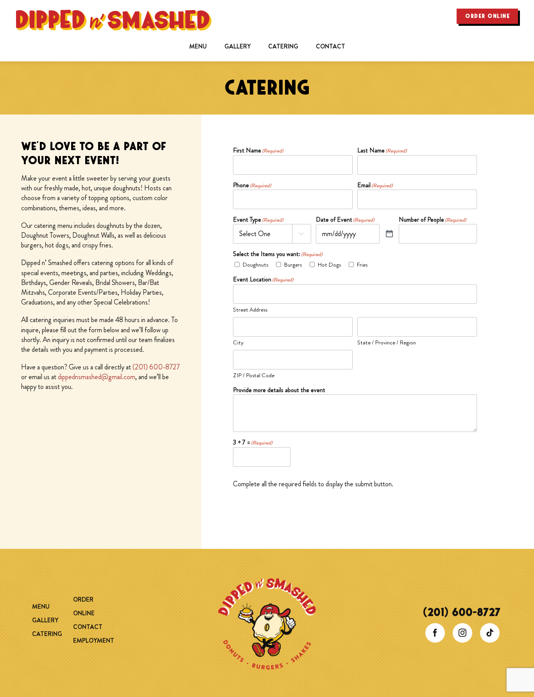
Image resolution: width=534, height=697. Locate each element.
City (238, 342)
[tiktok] (490, 633)
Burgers (293, 265)
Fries (362, 265)
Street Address (250, 309)
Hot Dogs (329, 265)
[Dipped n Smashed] (267, 582)
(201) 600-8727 (156, 367)
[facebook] (435, 633)
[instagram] (462, 633)
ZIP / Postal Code (253, 375)
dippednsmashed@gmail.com (96, 377)
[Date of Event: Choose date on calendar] (389, 234)
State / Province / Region (386, 342)
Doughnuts (255, 265)
